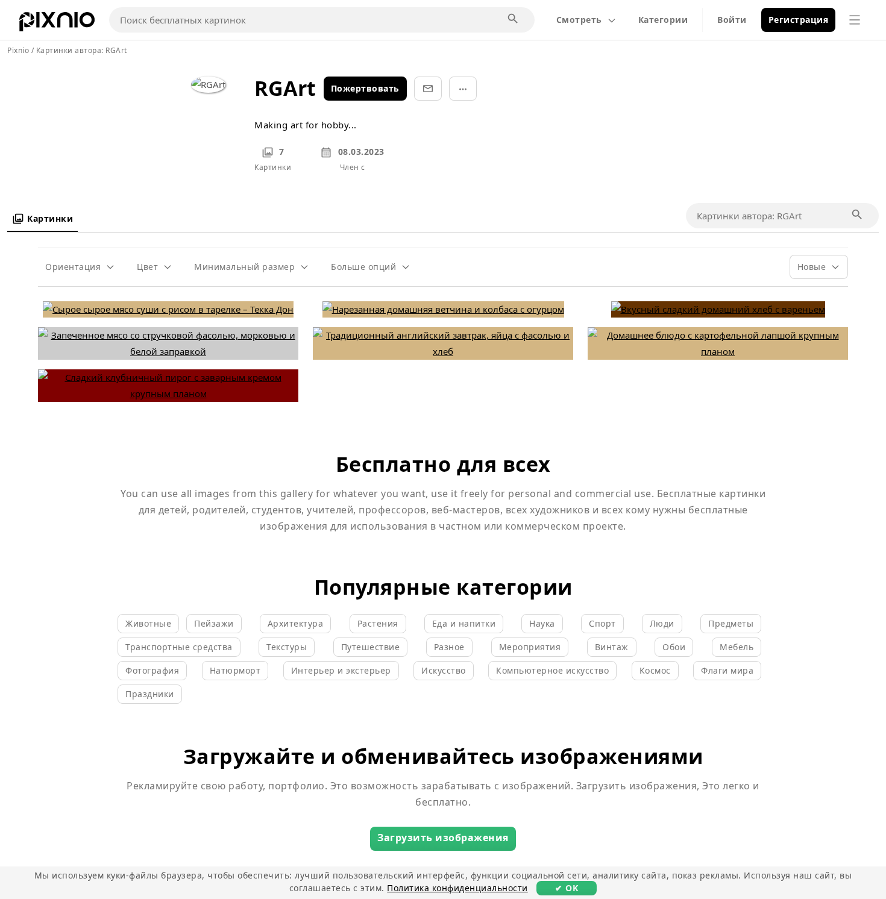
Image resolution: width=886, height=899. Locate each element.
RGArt (116, 50)
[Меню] (855, 20)
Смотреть (579, 19)
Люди (662, 623)
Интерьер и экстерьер (341, 670)
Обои (673, 647)
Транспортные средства (179, 647)
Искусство (443, 670)
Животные (148, 623)
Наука (542, 623)
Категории (663, 19)
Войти (732, 19)
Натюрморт (235, 670)
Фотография (152, 670)
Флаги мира (727, 670)
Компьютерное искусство (552, 670)
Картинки (50, 218)
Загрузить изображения (443, 837)
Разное (449, 647)
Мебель (736, 647)
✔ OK (566, 888)
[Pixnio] (57, 24)
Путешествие (370, 647)
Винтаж (612, 647)
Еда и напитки (464, 623)
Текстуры (286, 647)
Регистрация (798, 19)
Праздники (149, 694)
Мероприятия (530, 647)
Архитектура (296, 623)
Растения (377, 623)
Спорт (602, 623)
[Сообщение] (428, 89)
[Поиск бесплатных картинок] (513, 19)
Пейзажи (214, 623)
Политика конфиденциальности (457, 888)
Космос (655, 670)
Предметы (730, 623)
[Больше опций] (463, 89)
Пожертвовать (365, 88)
